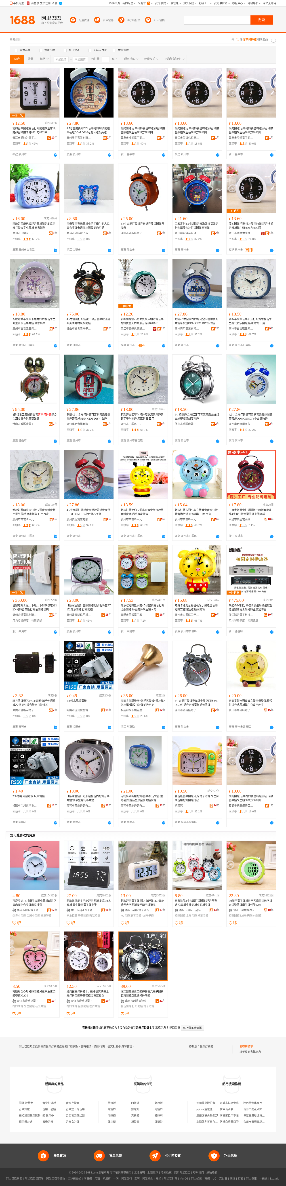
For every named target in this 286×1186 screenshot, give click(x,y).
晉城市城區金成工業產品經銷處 (238, 1103)
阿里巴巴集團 (14, 1178)
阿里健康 (251, 1178)
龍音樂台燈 (25, 1121)
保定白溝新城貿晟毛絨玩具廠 (260, 1115)
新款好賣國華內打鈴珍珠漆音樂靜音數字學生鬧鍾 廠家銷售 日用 (142, 416)
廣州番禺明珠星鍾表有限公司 (79, 614)
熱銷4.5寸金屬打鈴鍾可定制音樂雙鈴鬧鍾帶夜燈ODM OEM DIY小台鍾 (196, 321)
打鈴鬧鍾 (180, 915)
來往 (232, 1178)
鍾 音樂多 (48, 1115)
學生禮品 (72, 915)
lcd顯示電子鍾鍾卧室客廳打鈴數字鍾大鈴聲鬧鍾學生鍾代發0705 (250, 902)
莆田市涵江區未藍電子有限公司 (83, 910)
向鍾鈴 (159, 1109)
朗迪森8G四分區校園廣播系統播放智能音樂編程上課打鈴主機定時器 (250, 607)
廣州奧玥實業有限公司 (79, 137)
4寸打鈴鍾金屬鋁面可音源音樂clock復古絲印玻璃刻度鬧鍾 (197, 416)
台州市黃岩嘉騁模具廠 (256, 1121)
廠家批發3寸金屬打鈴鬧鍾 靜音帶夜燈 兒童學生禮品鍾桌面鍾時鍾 (196, 902)
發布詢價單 (246, 1046)
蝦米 (158, 1178)
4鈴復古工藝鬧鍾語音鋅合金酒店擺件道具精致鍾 (35, 416)
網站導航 (211, 1172)
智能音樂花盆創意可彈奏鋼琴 (83, 1115)
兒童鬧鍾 (203, 915)
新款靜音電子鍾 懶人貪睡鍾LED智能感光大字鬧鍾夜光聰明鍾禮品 (142, 902)
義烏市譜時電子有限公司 (79, 233)
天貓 (97, 1178)
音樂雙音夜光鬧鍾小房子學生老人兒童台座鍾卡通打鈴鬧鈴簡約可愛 (88, 225)
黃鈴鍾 (112, 1103)
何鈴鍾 (112, 1115)
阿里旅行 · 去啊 (130, 1178)
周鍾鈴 (112, 1109)
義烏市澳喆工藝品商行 (191, 910)
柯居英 (179, 805)
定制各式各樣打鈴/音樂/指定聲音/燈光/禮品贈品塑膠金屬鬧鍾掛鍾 (142, 798)
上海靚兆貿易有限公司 (209, 1121)
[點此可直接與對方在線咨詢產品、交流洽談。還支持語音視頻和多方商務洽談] (55, 155)
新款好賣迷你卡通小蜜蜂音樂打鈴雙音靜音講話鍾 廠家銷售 (142, 512)
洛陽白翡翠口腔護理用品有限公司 (240, 1121)
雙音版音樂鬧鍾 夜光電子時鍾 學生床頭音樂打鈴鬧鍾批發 (197, 798)
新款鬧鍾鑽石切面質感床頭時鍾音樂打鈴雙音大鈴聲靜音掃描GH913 (142, 321)
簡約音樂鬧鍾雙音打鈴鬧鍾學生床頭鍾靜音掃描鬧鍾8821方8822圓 (34, 130)
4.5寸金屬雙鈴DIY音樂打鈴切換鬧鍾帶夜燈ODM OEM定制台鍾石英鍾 (88, 130)
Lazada (274, 1178)
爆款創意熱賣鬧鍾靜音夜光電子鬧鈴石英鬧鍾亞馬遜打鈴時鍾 (142, 993)
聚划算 (107, 1178)
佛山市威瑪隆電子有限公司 (133, 233)
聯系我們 (198, 1172)
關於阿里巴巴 (182, 1172)
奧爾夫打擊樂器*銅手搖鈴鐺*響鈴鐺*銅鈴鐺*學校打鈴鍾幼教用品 (143, 703)
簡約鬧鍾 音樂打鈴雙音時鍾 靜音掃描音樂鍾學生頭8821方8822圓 (143, 130)
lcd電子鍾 (246, 915)
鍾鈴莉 (159, 1115)
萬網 (207, 1178)
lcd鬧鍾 (256, 915)
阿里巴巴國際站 (34, 1178)
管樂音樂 (47, 1121)
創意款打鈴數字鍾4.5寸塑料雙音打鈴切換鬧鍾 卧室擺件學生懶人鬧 (142, 607)
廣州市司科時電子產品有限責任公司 (241, 710)
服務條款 (152, 1172)
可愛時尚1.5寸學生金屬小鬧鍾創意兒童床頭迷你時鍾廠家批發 (34, 902)
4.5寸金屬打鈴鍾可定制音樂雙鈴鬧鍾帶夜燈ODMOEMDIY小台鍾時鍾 (250, 416)
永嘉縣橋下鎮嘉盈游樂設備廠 (133, 710)
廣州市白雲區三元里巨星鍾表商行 (25, 233)
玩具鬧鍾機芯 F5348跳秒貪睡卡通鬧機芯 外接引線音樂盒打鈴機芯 (34, 703)
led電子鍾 (148, 915)
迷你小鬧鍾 (19, 915)
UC (214, 1178)
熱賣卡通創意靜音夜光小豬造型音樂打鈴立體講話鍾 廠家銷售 (196, 607)
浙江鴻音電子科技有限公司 (241, 614)
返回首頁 (174, 1027)
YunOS (184, 1178)
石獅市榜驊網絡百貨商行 (241, 805)
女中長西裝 (226, 1109)
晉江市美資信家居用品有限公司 (187, 137)
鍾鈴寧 (135, 1121)
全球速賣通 (74, 1178)
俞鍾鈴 (135, 1109)
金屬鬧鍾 (191, 915)
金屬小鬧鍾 (33, 915)
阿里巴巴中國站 (55, 1178)
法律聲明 (139, 1172)
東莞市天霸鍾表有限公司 (79, 805)
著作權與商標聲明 (120, 1172)
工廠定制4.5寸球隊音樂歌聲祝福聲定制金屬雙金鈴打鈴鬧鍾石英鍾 (196, 225)
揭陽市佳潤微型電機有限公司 (79, 710)
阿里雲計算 (170, 1178)
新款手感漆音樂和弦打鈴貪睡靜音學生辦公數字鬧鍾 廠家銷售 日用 (250, 321)
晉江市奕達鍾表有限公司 (245, 910)
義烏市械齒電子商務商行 (133, 137)
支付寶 (223, 1178)
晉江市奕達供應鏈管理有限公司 (241, 233)
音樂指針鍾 (72, 1121)
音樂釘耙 (24, 1109)
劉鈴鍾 (159, 1103)
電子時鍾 (148, 1006)
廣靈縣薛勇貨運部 (207, 1115)
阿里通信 (196, 1178)
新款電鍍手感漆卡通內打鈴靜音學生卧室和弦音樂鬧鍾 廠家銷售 (34, 321)
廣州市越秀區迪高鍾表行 (137, 1001)
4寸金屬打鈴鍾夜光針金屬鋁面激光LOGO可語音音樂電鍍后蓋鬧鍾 (196, 703)
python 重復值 (204, 1109)
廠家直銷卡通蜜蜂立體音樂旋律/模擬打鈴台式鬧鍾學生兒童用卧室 (250, 703)
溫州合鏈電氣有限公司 (25, 614)
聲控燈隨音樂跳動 (29, 1115)
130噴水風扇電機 (77, 700)
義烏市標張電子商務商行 (29, 910)
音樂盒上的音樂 (75, 1109)
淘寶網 (88, 1178)
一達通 (263, 1178)
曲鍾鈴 (135, 1103)
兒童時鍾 (46, 915)
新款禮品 (94, 915)
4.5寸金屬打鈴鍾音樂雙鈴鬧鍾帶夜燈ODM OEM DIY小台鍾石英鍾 (88, 512)
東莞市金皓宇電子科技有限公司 (25, 710)
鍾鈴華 (112, 1121)
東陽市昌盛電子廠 (239, 519)
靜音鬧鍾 (83, 915)
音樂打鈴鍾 (206, 1046)
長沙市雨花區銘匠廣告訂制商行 (262, 1109)
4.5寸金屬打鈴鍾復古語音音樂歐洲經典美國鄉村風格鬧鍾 (88, 321)
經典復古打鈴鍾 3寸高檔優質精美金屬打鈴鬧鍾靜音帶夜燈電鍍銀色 (88, 993)
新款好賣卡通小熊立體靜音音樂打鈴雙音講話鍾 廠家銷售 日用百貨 (196, 512)
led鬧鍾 (125, 915)
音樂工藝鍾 (49, 1109)
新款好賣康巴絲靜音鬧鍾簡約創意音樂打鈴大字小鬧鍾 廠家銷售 (34, 225)
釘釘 (240, 1178)
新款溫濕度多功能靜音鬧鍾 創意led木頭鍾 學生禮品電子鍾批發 (89, 902)
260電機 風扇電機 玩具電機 (29, 796)
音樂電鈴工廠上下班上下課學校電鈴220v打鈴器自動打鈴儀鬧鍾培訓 (35, 607)
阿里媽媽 (147, 1178)
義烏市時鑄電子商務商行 (241, 137)
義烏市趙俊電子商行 (137, 910)
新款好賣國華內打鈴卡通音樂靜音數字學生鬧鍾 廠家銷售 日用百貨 (34, 512)
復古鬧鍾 (94, 1006)
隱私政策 (166, 1172)
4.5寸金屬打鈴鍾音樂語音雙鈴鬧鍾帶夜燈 (142, 225)
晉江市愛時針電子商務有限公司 (25, 137)
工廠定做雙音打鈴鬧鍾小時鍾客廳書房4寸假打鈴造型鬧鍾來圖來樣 (250, 512)
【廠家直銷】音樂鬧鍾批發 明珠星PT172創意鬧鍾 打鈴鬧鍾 (89, 607)
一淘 (116, 1178)
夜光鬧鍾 (40, 1006)
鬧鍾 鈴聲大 (26, 1103)
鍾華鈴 (159, 1121)
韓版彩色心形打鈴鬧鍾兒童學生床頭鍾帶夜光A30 (34, 993)
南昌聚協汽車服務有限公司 (236, 1115)
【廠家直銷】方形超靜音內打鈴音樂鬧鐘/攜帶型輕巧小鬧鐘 (88, 798)
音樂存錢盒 (72, 1103)
